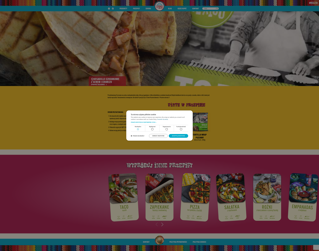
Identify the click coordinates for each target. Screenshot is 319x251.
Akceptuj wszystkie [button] (178, 136)
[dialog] (159, 125)
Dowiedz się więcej (162, 119)
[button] (159, 122)
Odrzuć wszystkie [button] (158, 136)
